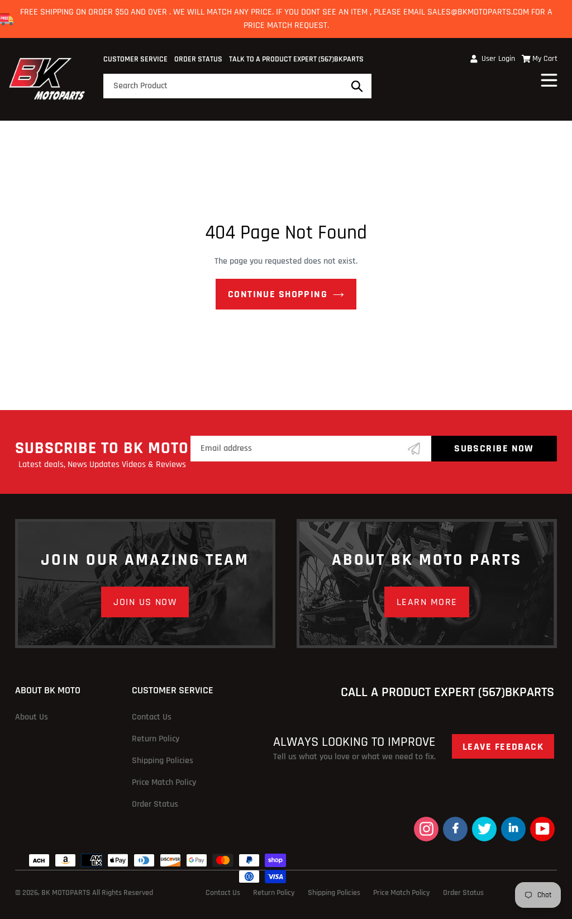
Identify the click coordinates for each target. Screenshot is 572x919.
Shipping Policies (162, 760)
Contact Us (151, 717)
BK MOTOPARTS (66, 893)
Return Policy (155, 739)
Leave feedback (503, 746)
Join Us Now (145, 602)
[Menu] (550, 79)
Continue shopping (277, 294)
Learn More (427, 602)
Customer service (135, 59)
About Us (31, 717)
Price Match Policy (164, 782)
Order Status (198, 59)
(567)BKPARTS (341, 59)
